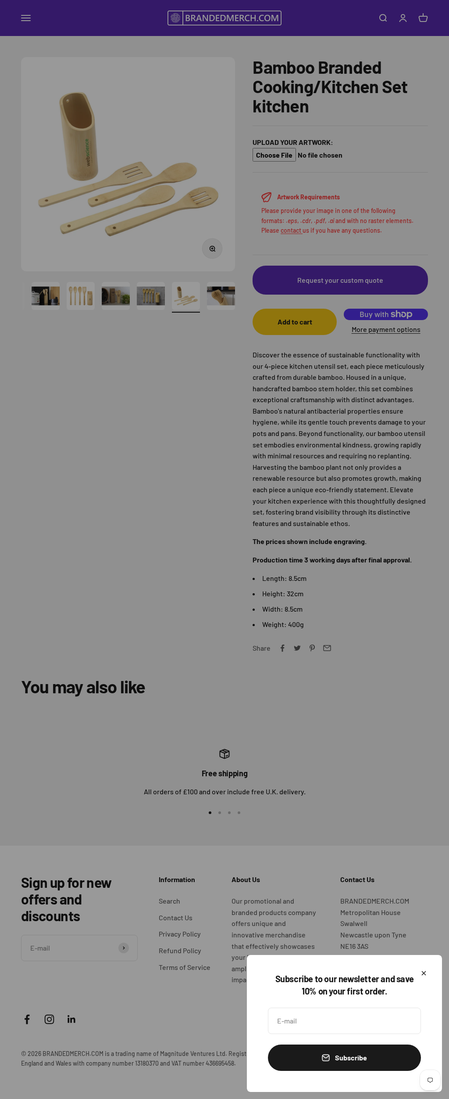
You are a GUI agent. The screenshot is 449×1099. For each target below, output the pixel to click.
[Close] (424, 973)
